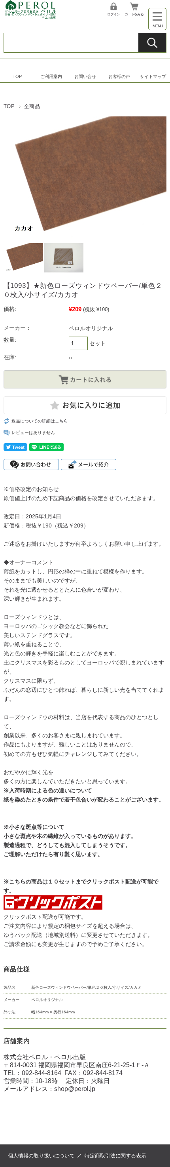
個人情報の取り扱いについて (41, 1156)
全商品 (32, 106)
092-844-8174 (103, 1073)
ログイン (113, 14)
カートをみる (134, 14)
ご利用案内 (51, 76)
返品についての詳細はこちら (39, 421)
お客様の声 (119, 76)
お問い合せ (85, 76)
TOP (17, 76)
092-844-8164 (41, 1073)
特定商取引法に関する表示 (115, 1156)
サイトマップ (153, 76)
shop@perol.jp (74, 1088)
